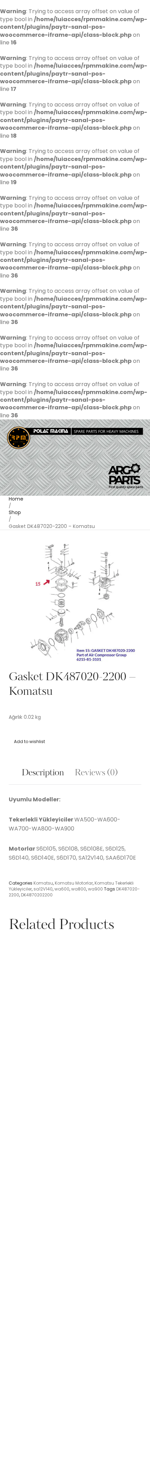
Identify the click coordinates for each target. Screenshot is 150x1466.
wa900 (95, 889)
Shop (15, 512)
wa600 (61, 889)
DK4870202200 (37, 895)
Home (16, 498)
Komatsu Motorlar (74, 883)
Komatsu (43, 883)
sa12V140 (43, 889)
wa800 (78, 889)
